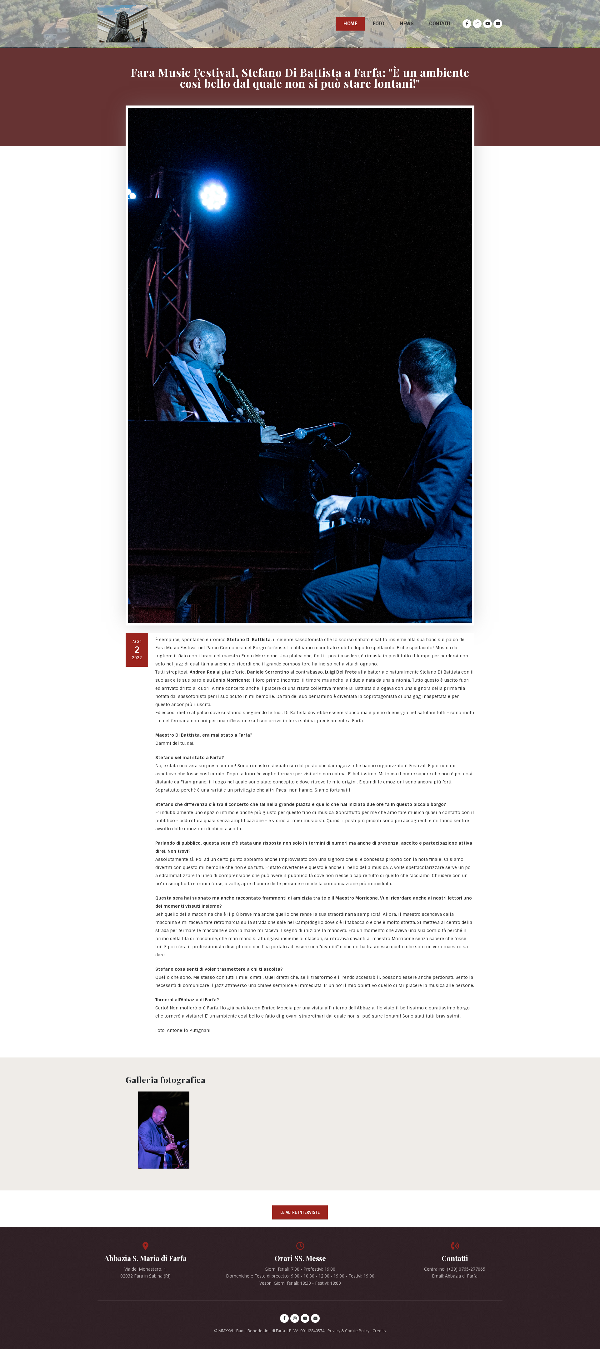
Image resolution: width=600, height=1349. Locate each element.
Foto (378, 23)
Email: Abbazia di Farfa (455, 1276)
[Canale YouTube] (487, 23)
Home (350, 23)
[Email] (497, 23)
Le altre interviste (300, 1212)
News (406, 23)
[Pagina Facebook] (466, 23)
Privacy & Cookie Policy (348, 1330)
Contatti (439, 23)
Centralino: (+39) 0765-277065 (454, 1269)
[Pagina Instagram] (477, 23)
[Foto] (163, 1130)
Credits (379, 1330)
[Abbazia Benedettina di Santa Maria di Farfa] (123, 23)
